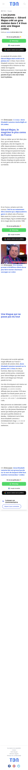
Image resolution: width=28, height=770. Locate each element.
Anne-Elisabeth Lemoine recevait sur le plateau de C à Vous (13, 366)
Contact (14, 750)
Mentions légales (14, 753)
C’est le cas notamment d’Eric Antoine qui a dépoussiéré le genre (14, 211)
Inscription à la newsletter (14, 748)
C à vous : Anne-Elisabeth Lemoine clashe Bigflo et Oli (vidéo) (14, 122)
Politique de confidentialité (14, 755)
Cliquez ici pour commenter (11, 506)
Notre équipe (14, 752)
